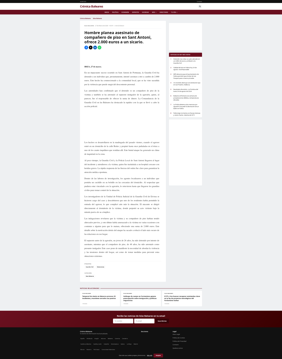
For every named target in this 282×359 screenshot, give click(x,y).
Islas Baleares (97, 18)
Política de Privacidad (179, 341)
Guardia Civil (89, 267)
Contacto (199, 1)
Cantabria (125, 338)
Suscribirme (162, 321)
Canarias (117, 338)
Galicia (122, 344)
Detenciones (100, 267)
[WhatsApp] (99, 47)
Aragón (97, 338)
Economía (125, 12)
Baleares (110, 338)
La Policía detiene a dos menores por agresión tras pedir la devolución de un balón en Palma (185, 106)
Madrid (136, 344)
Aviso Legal (176, 334)
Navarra (89, 349)
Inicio (107, 12)
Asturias (103, 338)
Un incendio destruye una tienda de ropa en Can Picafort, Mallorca (185, 84)
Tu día (173, 12)
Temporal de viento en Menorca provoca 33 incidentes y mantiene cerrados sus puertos (99, 297)
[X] (91, 47)
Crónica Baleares (91, 6)
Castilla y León (97, 344)
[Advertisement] (122, 57)
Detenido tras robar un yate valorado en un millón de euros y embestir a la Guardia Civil (185, 61)
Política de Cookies (179, 338)
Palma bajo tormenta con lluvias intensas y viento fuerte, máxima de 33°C (185, 114)
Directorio (164, 12)
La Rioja (129, 344)
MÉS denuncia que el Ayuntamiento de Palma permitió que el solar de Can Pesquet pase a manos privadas (185, 76)
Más (153, 12)
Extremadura (115, 344)
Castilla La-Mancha (85, 344)
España (82, 338)
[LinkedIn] (95, 47)
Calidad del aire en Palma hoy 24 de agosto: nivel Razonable (184, 69)
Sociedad (145, 12)
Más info (149, 355)
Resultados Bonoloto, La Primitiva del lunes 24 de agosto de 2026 (184, 90)
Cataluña (106, 344)
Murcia (82, 349)
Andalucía (89, 338)
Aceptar (158, 355)
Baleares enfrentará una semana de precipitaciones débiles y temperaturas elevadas (185, 98)
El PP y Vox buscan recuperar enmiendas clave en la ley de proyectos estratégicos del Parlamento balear (182, 298)
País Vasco (96, 349)
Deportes (135, 12)
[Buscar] (200, 6)
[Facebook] (86, 47)
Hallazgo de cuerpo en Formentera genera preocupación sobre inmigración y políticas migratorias (140, 298)
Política (115, 12)
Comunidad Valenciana (108, 349)
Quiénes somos (178, 348)
